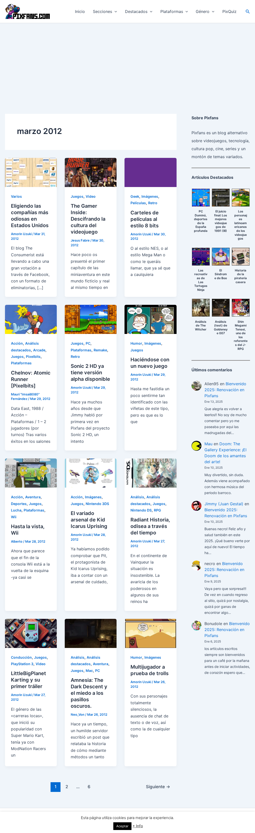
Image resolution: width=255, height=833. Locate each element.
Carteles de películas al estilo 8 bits (144, 219)
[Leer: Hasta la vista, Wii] (31, 472)
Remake (100, 350)
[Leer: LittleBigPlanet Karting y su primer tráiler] (31, 633)
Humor (136, 343)
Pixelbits (33, 356)
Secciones (102, 11)
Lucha (16, 510)
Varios (16, 196)
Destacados (136, 11)
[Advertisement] (127, 60)
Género (202, 11)
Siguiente (158, 786)
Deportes (19, 504)
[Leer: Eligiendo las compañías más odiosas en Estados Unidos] (31, 172)
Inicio (80, 11)
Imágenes (149, 196)
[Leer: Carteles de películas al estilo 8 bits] (150, 172)
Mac (89, 670)
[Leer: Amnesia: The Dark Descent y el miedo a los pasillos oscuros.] (91, 633)
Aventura (33, 497)
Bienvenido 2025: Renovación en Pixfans (225, 389)
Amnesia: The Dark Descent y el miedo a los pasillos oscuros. (89, 693)
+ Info (137, 826)
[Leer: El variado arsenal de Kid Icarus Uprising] (91, 472)
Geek (134, 196)
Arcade (39, 350)
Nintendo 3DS (97, 504)
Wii (13, 517)
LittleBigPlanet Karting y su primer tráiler (28, 679)
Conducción (21, 657)
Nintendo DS (141, 510)
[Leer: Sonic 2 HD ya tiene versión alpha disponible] (91, 319)
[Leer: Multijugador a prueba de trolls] (150, 633)
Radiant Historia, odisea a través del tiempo (150, 526)
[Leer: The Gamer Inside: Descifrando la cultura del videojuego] (91, 172)
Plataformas (171, 11)
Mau (208, 443)
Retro (152, 203)
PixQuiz (229, 11)
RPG (157, 510)
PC (88, 343)
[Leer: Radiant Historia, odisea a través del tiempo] (150, 472)
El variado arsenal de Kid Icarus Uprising (89, 519)
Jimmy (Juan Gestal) (223, 503)
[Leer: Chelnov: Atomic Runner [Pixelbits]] (31, 319)
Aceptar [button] (122, 826)
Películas (138, 203)
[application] (114, 11)
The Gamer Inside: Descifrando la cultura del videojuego (88, 219)
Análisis (137, 497)
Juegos (77, 196)
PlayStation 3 (22, 664)
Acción (17, 343)
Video (91, 196)
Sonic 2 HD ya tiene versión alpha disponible (90, 372)
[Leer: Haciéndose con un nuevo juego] (150, 319)
